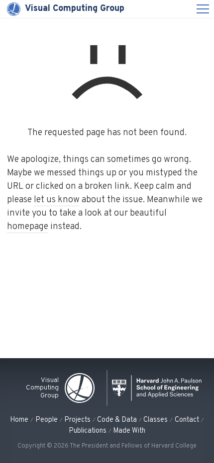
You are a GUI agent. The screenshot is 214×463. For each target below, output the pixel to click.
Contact (187, 419)
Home (19, 419)
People (46, 419)
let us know (57, 200)
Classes (155, 419)
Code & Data (117, 419)
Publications (88, 430)
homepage (27, 226)
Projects (77, 419)
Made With (129, 430)
